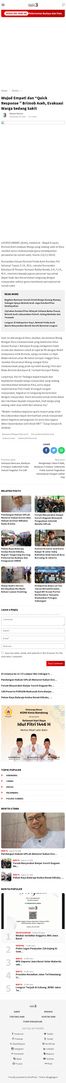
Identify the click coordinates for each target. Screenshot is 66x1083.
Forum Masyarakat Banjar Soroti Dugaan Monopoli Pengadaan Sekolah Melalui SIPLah (49, 519)
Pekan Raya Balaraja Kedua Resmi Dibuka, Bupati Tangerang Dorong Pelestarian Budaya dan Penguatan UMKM (15, 554)
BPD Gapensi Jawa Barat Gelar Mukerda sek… (38, 963)
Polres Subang (14, 798)
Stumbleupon (19, 1043)
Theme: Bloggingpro (48, 1077)
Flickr (50, 1063)
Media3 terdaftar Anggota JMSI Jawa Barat (37, 937)
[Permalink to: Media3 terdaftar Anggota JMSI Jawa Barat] (33, 911)
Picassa (18, 1063)
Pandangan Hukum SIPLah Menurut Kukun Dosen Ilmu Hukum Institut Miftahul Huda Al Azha (16, 519)
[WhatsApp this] (61, 450)
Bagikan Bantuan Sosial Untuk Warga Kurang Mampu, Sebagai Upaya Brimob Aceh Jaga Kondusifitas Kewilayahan (33, 303)
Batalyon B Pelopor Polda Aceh (15, 434)
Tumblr (50, 1039)
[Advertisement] (33, 53)
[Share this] (46, 450)
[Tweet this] (53, 450)
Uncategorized (23, 933)
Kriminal (20, 945)
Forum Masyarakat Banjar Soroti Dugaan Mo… (27, 685)
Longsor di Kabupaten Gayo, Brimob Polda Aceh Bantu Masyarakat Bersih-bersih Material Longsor (31, 324)
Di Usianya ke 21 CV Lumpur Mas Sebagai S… (26, 673)
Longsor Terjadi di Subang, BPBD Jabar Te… (38, 989)
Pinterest (19, 1039)
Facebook (18, 1034)
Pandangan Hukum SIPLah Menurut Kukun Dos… (29, 679)
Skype (18, 1058)
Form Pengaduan (32, 1021)
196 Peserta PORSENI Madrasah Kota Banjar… (27, 691)
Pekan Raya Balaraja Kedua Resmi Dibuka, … (26, 697)
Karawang (11, 775)
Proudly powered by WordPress (22, 1077)
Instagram (19, 1048)
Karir (17, 1011)
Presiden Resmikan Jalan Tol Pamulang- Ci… (39, 976)
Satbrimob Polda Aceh (27, 438)
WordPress (50, 1043)
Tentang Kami (17, 1016)
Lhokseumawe (8, 438)
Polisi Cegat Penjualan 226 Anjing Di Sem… (36, 950)
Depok (9, 787)
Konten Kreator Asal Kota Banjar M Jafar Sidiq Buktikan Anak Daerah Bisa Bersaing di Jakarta (49, 553)
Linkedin (50, 1048)
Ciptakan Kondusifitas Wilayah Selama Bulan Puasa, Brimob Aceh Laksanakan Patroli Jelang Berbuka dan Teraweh (33, 314)
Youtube (50, 1058)
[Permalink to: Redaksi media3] (4, 114)
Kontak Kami (49, 1016)
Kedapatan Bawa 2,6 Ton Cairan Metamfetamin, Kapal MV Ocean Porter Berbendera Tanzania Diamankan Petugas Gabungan (48, 593)
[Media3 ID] (33, 4)
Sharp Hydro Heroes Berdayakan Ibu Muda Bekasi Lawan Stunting (14, 588)
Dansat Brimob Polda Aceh (42, 434)
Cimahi (9, 781)
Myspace (50, 1053)
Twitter (50, 1034)
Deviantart (19, 1053)
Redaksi (48, 1011)
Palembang (12, 792)
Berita (4, 851)
